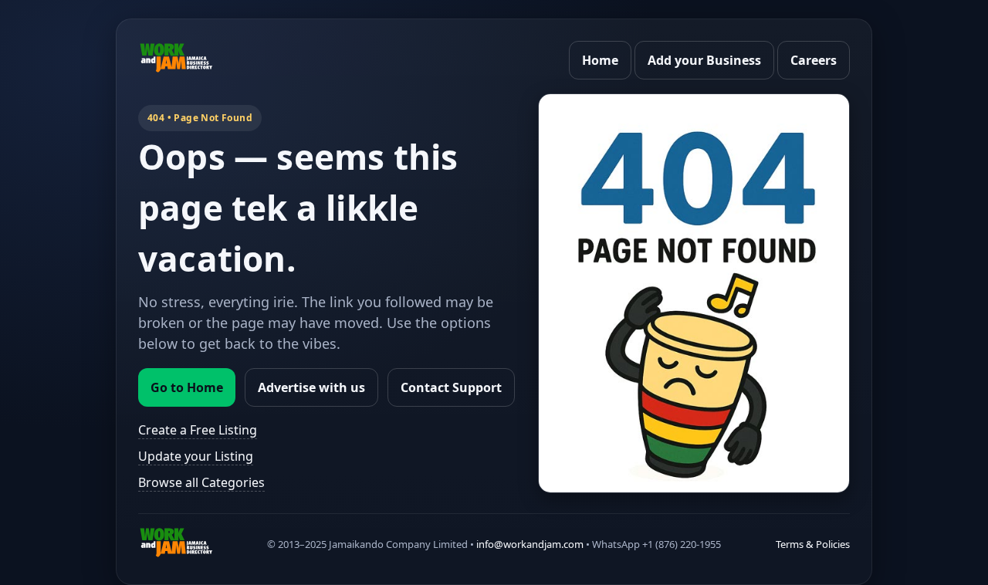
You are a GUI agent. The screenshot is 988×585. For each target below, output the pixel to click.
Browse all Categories (201, 482)
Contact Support (451, 387)
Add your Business (704, 60)
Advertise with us (311, 387)
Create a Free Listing (197, 429)
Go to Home (187, 387)
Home (600, 60)
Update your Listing (195, 456)
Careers (813, 60)
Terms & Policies (813, 544)
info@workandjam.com (530, 544)
